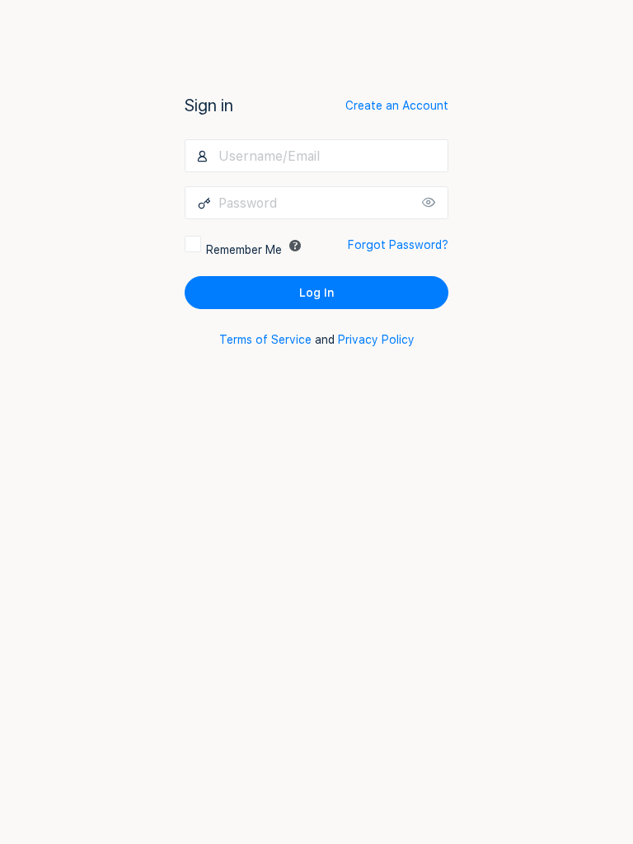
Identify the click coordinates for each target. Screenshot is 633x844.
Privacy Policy (376, 339)
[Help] (295, 246)
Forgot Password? (398, 244)
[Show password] (431, 202)
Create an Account (396, 105)
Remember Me (244, 249)
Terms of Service (265, 339)
